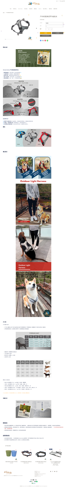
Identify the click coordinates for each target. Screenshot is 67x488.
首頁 (10, 8)
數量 (40, 28)
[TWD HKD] (57, 1)
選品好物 (30, 8)
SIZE (40, 25)
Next (36, 28)
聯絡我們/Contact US (38, 476)
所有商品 (14, 8)
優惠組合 (35, 8)
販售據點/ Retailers (37, 472)
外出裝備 (25, 8)
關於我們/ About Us (37, 471)
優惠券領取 (55, 8)
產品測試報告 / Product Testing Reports (40, 473)
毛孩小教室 (45, 8)
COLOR (41, 22)
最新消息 (50, 8)
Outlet (40, 8)
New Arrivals (20, 8)
